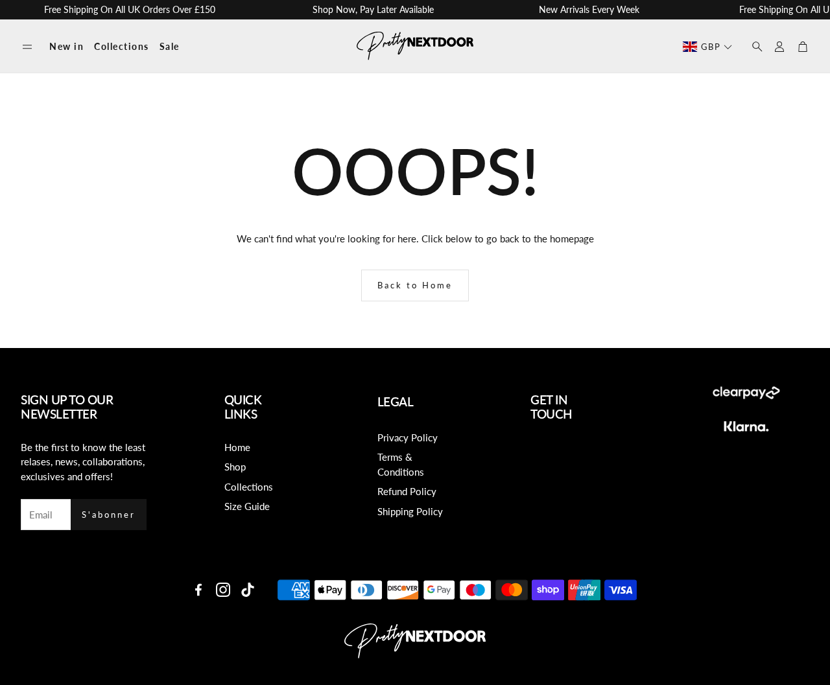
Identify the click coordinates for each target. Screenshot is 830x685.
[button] (27, 47)
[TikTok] (248, 589)
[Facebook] (198, 589)
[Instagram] (223, 589)
